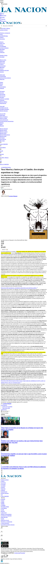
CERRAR (1, 0)
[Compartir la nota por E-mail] (5, 247)
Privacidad (22, 553)
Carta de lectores (4, 120)
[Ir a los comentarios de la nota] (3, 242)
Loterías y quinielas (4, 99)
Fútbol (1, 82)
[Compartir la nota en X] (3, 247)
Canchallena (3, 87)
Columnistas (3, 76)
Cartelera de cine (4, 108)
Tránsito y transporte (5, 33)
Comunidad (3, 66)
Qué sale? (2, 106)
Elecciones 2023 (6, 408)
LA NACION (4, 167)
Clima (1, 34)
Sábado (2, 122)
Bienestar (2, 67)
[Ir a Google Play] (4, 544)
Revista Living (3, 133)
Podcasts (2, 100)
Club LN (3, 19)
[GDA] (4, 557)
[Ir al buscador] (2, 6)
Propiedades (3, 46)
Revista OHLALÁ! (4, 128)
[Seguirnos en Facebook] (1, 528)
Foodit (3, 17)
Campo (1, 45)
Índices (1, 51)
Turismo (2, 93)
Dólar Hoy (2, 43)
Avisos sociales (3, 118)
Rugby (1, 84)
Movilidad (2, 49)
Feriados (2, 97)
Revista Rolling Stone (5, 134)
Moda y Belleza (3, 102)
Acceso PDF (2, 114)
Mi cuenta (4, 21)
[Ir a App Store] (4, 547)
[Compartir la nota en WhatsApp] (3, 243)
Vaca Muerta (4, 405)
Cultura (2, 64)
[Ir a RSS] (1, 539)
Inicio (3, 13)
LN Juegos (2, 91)
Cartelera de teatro (4, 109)
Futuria (1, 42)
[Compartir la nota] (1, 243)
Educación (2, 63)
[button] (24, 93)
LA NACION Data (4, 36)
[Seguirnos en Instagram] (1, 536)
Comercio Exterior (4, 48)
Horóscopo (2, 96)
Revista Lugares (3, 131)
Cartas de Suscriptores (5, 78)
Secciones (4, 15)
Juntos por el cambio (7, 406)
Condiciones (17, 553)
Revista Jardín (3, 136)
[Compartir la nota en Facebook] (1, 247)
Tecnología (2, 94)
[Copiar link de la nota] (1, 245)
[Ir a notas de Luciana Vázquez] (24, 192)
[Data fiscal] (2, 561)
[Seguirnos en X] (1, 532)
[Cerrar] (21, 23)
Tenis (1, 85)
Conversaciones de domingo (7, 121)
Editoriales (2, 75)
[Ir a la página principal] (24, 11)
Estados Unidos (3, 55)
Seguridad (2, 61)
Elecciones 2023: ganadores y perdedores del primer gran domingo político (19, 288)
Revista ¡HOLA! (3, 130)
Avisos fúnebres (4, 117)
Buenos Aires (3, 60)
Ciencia (1, 69)
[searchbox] (23, 26)
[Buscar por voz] (46, 26)
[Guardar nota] (1, 242)
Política (9, 167)
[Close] (1, 470)
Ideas (1, 124)
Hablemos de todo (4, 70)
